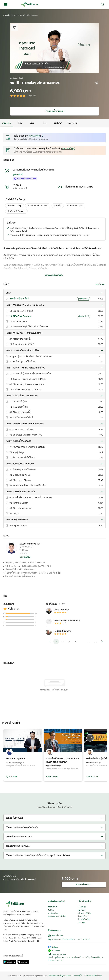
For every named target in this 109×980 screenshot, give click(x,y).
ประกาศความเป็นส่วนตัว (93, 975)
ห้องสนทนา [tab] (58, 123)
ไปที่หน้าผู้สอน (25, 557)
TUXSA (51, 910)
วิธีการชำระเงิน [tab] (72, 123)
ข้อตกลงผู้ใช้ (78, 975)
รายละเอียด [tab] (6, 123)
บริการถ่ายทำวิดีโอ (84, 913)
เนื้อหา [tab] (19, 123)
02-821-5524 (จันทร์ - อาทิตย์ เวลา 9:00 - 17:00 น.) (70, 939)
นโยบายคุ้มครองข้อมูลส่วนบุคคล (60, 975)
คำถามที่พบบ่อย (57, 935)
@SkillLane (56, 951)
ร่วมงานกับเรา (83, 916)
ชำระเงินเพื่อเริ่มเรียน (54, 111)
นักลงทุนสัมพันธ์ (83, 919)
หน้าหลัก (6, 15)
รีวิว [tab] (44, 123)
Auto (79, 70)
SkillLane (55, 947)
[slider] (50, 70)
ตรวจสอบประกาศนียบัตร (57, 916)
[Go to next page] (102, 641)
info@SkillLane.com (59, 954)
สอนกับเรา (81, 910)
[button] (14, 205)
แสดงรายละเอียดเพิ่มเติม (54, 275)
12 (95, 641)
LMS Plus (81, 922)
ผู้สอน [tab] (32, 123)
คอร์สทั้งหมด (52, 907)
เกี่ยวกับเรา (82, 907)
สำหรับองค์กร (53, 913)
